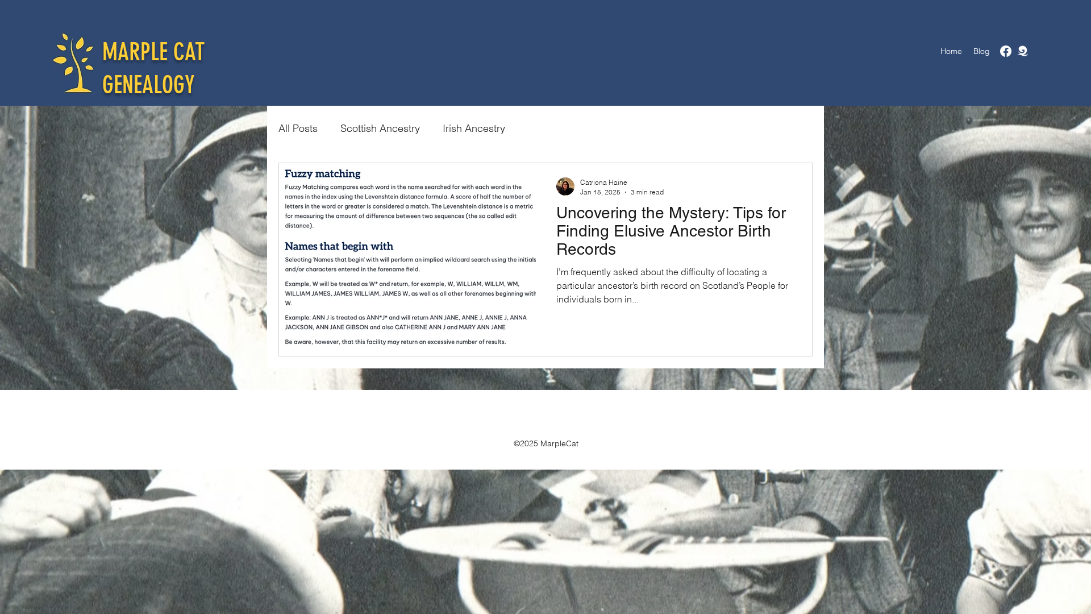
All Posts (298, 128)
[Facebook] (1005, 51)
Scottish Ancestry (380, 128)
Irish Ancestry (474, 128)
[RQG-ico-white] (1022, 51)
